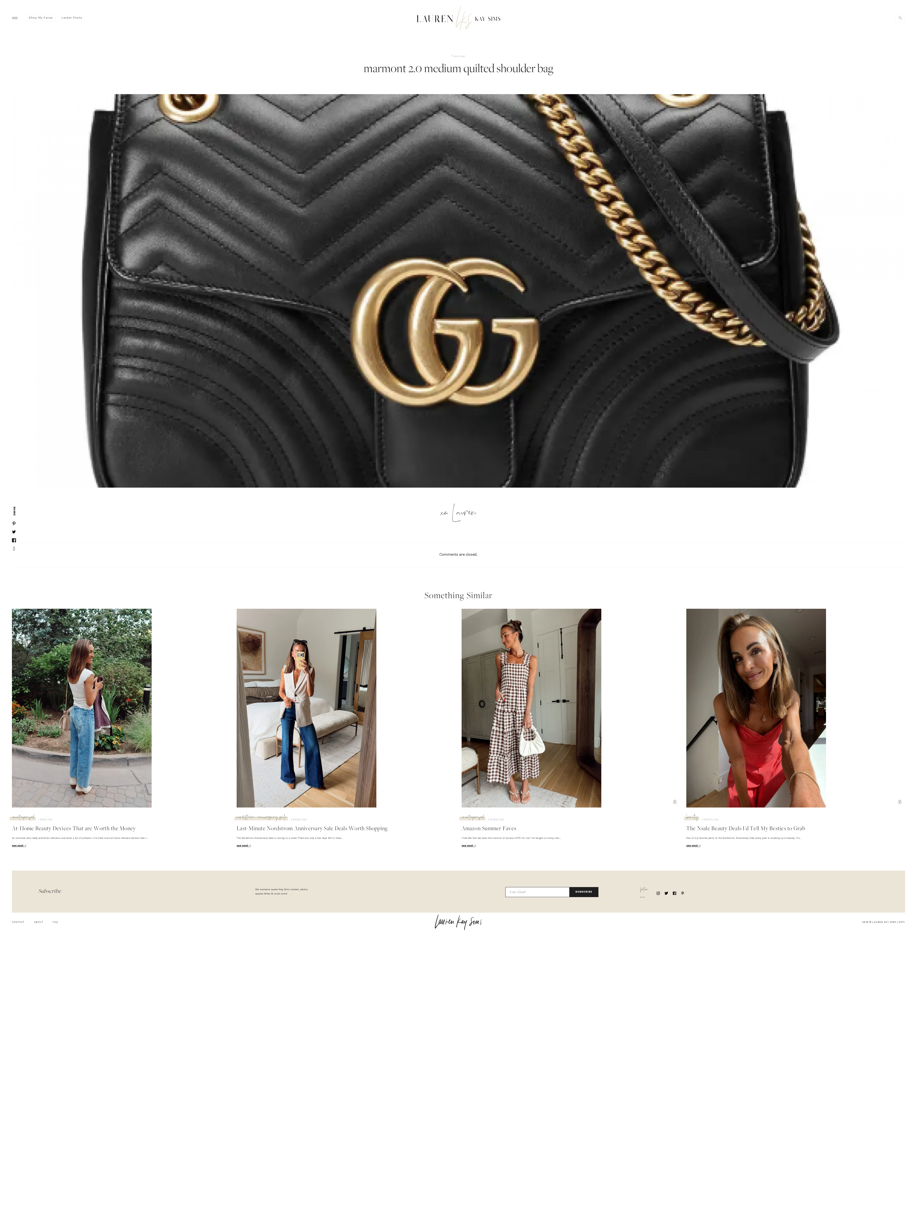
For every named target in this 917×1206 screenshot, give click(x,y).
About (38, 922)
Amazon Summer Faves (489, 829)
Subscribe (584, 892)
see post (18, 845)
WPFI (902, 922)
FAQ (55, 922)
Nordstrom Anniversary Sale (262, 817)
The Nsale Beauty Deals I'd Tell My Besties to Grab (745, 829)
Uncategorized (23, 817)
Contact (18, 922)
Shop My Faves (41, 17)
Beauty (692, 817)
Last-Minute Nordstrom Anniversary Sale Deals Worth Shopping (312, 829)
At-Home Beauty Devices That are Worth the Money (74, 829)
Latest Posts (72, 17)
